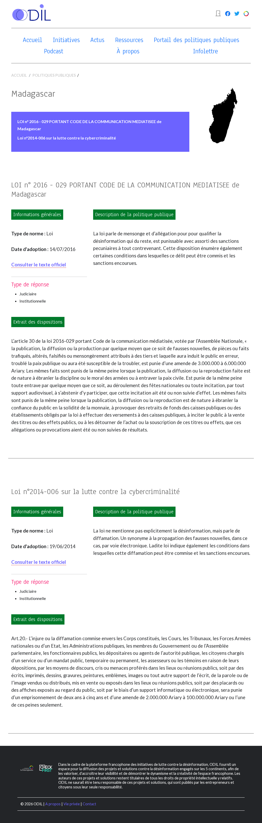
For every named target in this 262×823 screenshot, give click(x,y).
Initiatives (66, 40)
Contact (89, 804)
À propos (128, 51)
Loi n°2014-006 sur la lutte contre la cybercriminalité (66, 137)
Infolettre (205, 51)
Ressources (129, 40)
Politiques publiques (54, 75)
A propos (53, 804)
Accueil (32, 40)
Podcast (53, 51)
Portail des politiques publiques (196, 40)
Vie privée (71, 804)
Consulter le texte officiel (38, 264)
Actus (97, 40)
